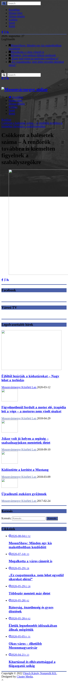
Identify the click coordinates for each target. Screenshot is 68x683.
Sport (12, 22)
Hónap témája (17, 16)
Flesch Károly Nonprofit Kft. (40, 673)
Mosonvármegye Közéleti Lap (19, 387)
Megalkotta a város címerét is (27, 52)
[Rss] (8, 32)
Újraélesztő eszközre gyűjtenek (24, 494)
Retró (12, 26)
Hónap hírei (15, 13)
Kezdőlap (14, 9)
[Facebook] (2, 32)
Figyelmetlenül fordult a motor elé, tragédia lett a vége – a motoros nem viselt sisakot (33, 409)
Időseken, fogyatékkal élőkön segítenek (33, 55)
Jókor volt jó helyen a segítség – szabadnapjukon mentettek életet (25, 440)
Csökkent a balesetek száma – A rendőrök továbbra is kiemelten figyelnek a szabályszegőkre (31, 124)
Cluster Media (25, 676)
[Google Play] (5, 32)
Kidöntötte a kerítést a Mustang (25, 470)
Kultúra (13, 19)
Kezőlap (6, 119)
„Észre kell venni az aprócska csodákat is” (35, 58)
